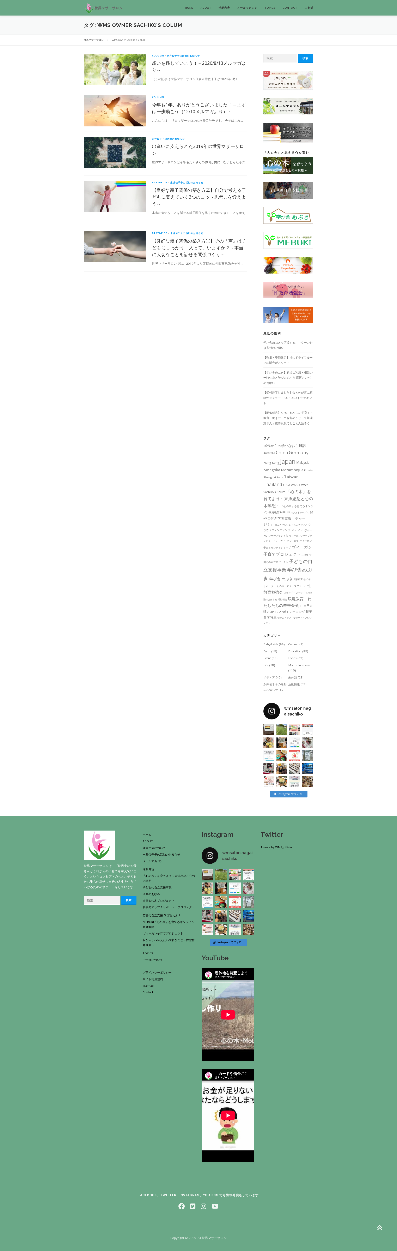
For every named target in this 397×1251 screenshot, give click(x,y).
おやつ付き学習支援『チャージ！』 (288, 518)
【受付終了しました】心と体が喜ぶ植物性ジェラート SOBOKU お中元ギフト (288, 397)
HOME (189, 7)
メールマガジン (247, 7)
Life (265, 665)
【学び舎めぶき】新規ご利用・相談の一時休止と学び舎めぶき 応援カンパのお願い (288, 377)
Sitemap (148, 986)
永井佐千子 (289, 592)
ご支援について (153, 960)
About (206, 7)
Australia (269, 453)
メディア (297, 530)
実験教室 (298, 579)
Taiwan (291, 477)
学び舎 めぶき (281, 578)
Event (267, 658)
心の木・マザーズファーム (291, 586)
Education (294, 651)
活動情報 (294, 684)
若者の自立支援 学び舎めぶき (162, 915)
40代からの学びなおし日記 (284, 445)
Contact (148, 992)
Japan (287, 461)
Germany (299, 452)
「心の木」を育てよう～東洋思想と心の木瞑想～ (288, 498)
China (282, 452)
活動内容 (224, 7)
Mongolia (271, 469)
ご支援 (309, 7)
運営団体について (154, 848)
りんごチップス (299, 524)
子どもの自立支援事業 (157, 887)
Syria (280, 477)
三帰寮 (304, 554)
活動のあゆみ (151, 894)
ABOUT (148, 841)
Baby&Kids (159, 182)
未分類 (292, 677)
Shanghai (269, 477)
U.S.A (286, 485)
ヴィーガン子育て (289, 540)
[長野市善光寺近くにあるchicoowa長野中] (307, 781)
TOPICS (270, 7)
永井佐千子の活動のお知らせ (183, 55)
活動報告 (282, 599)
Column (158, 55)
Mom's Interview (299, 665)
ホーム (147, 835)
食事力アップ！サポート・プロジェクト (169, 907)
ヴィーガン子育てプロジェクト (163, 933)
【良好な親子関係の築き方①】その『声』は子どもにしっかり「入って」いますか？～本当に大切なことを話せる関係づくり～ (199, 247)
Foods (292, 658)
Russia (308, 470)
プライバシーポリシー (157, 972)
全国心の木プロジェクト (159, 900)
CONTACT (290, 7)
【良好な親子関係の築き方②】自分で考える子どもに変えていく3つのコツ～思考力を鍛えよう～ (199, 197)
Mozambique (292, 470)
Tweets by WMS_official (276, 847)
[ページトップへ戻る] (379, 1228)
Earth (266, 651)
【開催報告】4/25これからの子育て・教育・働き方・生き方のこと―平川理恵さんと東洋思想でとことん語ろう (288, 418)
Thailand (272, 484)
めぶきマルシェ (283, 524)
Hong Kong (271, 462)
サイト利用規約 (153, 979)
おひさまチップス (300, 512)
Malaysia (302, 462)
